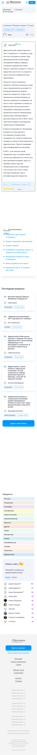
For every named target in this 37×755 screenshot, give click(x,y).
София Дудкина (14, 588)
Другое (6, 526)
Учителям (18, 681)
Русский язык (9, 511)
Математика (8, 534)
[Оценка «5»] (13, 189)
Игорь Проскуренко (16, 592)
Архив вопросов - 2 (18, 693)
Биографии (18, 659)
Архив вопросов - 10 (19, 719)
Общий (14, 577)
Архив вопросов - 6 (18, 706)
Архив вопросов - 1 (18, 690)
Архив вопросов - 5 (18, 703)
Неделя (7, 577)
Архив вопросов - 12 (19, 724)
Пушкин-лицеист (12, 246)
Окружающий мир (10, 518)
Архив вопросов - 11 (18, 722)
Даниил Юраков (14, 584)
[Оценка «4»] (11, 189)
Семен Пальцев (14, 605)
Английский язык (10, 542)
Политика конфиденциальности (18, 733)
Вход (32, 2)
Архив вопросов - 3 (18, 695)
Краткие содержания (18, 662)
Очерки (18, 664)
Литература (20, 30)
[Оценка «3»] (9, 189)
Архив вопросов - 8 (18, 711)
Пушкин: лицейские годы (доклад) (19, 241)
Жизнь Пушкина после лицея (17, 263)
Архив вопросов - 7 (18, 708)
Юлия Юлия (13, 596)
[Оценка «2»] (7, 189)
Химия (6, 530)
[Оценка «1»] (4, 189)
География (8, 507)
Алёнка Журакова (15, 600)
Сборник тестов (18, 670)
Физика (6, 538)
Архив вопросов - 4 (18, 698)
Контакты (18, 678)
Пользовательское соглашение (18, 730)
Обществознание (10, 415)
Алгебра (7, 546)
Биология (7, 522)
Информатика (9, 554)
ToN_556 (12, 609)
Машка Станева (14, 613)
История (7, 327)
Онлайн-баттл (18, 673)
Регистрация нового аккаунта (18, 653)
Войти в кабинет (18, 648)
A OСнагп (12, 621)
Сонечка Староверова (16, 617)
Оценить (20, 189)
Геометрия (8, 550)
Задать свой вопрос (18, 423)
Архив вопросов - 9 (18, 716)
